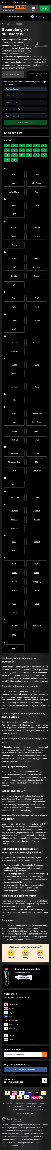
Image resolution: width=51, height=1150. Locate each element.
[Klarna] (14, 1093)
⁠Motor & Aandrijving (16, 1106)
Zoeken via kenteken (13, 75)
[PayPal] (22, 1093)
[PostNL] (19, 1097)
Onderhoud (43, 1103)
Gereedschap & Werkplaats (26, 1103)
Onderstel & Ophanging (19, 1109)
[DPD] (26, 1097)
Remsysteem (8, 1103)
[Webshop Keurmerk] (37, 1098)
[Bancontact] (43, 1093)
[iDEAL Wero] (7, 1093)
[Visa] (29, 1093)
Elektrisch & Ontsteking (35, 1106)
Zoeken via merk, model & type (38, 75)
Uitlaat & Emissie (36, 1109)
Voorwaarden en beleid (25, 1113)
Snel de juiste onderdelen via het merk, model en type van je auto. (25, 82)
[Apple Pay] (12, 1097)
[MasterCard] (36, 1093)
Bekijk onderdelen (25, 122)
